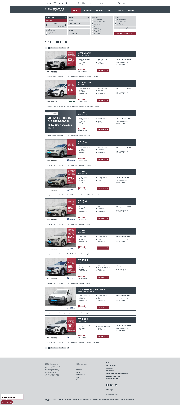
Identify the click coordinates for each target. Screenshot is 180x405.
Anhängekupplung (121, 19)
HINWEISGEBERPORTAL (112, 379)
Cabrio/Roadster (98, 19)
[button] (7, 402)
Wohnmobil (97, 33)
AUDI (46, 399)
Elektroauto (51, 34)
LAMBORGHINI (77, 399)
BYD (56, 399)
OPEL (98, 399)
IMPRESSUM (109, 368)
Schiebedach (120, 25)
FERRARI (61, 399)
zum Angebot (102, 71)
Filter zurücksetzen (123, 33)
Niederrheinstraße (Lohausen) (53, 366)
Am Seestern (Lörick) (50, 372)
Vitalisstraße (79, 369)
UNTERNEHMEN (110, 360)
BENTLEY (51, 399)
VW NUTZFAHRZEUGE (122, 399)
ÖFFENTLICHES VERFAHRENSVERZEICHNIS (117, 373)
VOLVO (131, 399)
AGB (107, 362)
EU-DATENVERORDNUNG (113, 376)
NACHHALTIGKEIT (111, 365)
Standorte (120, 10)
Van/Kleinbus (97, 31)
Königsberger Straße (81, 364)
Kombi (95, 26)
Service (110, 10)
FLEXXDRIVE (68, 399)
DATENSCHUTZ (110, 371)
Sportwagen (88, 10)
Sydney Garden (80, 379)
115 (68, 48)
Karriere (131, 10)
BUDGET (56, 24)
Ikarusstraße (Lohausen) (51, 369)
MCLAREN (93, 399)
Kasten (95, 23)
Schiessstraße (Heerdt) (51, 368)
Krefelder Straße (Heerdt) (51, 364)
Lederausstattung (121, 21)
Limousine (96, 28)
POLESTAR (104, 399)
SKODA (110, 399)
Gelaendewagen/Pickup (100, 21)
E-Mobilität (99, 10)
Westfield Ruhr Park (81, 374)
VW (114, 399)
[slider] (46, 25)
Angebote (76, 10)
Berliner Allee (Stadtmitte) (52, 376)
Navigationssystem (122, 23)
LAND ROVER (85, 399)
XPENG (47, 401)
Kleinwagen (97, 25)
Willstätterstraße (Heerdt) (52, 374)
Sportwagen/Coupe (99, 30)
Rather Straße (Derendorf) (52, 371)
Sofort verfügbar (52, 32)
